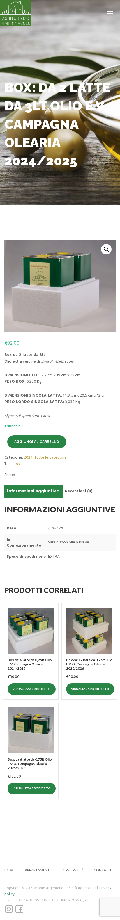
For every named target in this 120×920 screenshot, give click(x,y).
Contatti (102, 870)
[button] (106, 249)
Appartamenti (37, 870)
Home (9, 870)
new (16, 464)
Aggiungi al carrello (36, 442)
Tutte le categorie (50, 457)
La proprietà (72, 870)
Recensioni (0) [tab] (79, 491)
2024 (28, 457)
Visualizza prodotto (32, 689)
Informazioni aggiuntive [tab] (33, 491)
